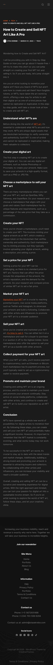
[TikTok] (36, 635)
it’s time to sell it (15, 333)
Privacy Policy (26, 587)
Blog (26, 569)
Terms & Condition (18, 661)
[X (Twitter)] (21, 635)
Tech (38, 41)
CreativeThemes (26, 652)
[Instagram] (24, 635)
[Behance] (32, 635)
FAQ (26, 584)
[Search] (43, 5)
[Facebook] (17, 635)
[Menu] (48, 4)
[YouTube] (28, 635)
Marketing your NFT (13, 299)
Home (26, 559)
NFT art (37, 124)
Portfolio (26, 562)
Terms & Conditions (26, 594)
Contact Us (26, 597)
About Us (26, 565)
